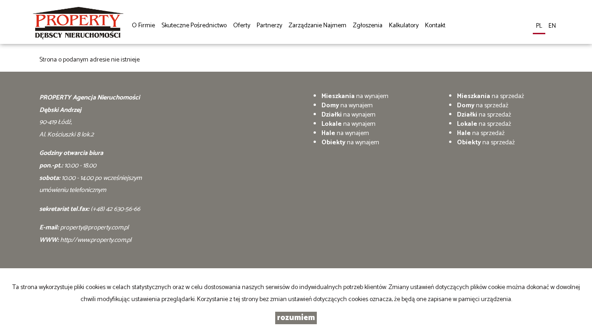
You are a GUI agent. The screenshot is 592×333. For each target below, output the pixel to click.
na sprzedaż (490, 96)
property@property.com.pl (94, 227)
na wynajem (354, 96)
